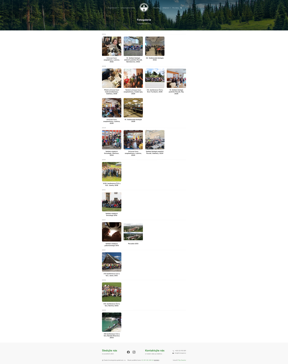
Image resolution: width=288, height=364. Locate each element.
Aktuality (156, 8)
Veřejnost (166, 8)
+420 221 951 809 (180, 350)
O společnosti (112, 8)
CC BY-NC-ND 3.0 (148, 360)
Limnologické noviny (128, 8)
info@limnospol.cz (180, 353)
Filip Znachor (182, 360)
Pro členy (175, 8)
